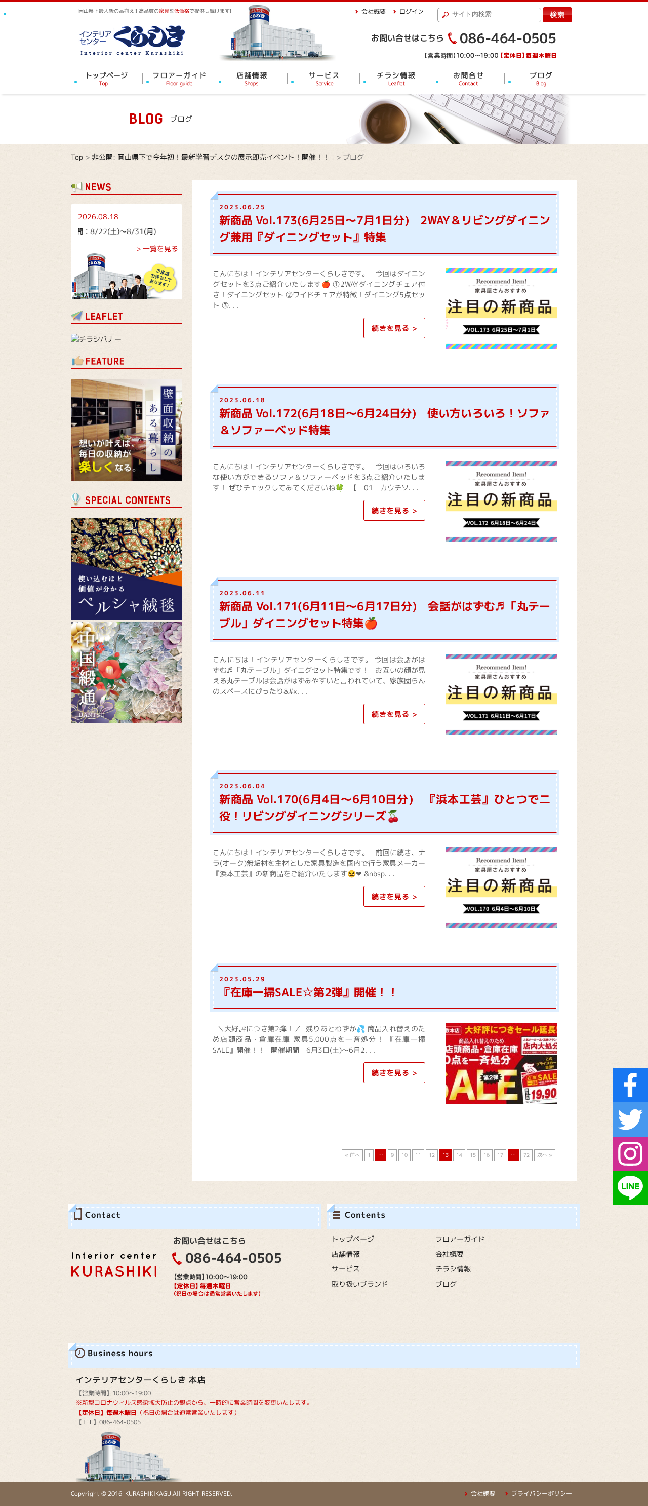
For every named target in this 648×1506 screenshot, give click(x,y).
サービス (346, 1268)
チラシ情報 (453, 1268)
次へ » (544, 1155)
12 (432, 1155)
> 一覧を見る (157, 248)
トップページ (353, 1239)
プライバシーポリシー (541, 1493)
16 (486, 1155)
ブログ (446, 1284)
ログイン (411, 11)
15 (473, 1155)
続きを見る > (394, 328)
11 (418, 1155)
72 (526, 1155)
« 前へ (352, 1155)
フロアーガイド (460, 1239)
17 (500, 1155)
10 (404, 1155)
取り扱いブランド (360, 1284)
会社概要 (373, 11)
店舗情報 (346, 1254)
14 (459, 1155)
